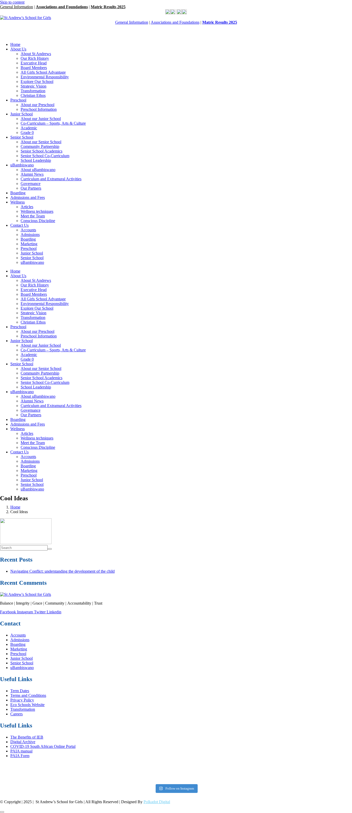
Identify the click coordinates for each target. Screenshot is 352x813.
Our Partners (31, 188)
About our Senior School (41, 142)
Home (15, 44)
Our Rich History (35, 58)
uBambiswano (22, 165)
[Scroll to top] (2, 812)
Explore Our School (37, 81)
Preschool (18, 100)
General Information (16, 7)
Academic (29, 128)
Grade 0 (27, 132)
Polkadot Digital (157, 802)
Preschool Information (39, 109)
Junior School (21, 114)
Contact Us (19, 225)
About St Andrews (36, 54)
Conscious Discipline (38, 220)
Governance (30, 183)
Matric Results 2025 (108, 7)
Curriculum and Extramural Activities (51, 179)
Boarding (18, 193)
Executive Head (34, 63)
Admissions (30, 234)
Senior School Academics (41, 151)
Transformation (33, 91)
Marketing (29, 244)
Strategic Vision (33, 86)
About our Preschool (37, 105)
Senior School (21, 137)
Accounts (28, 230)
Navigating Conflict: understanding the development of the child (62, 571)
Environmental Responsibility (45, 77)
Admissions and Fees (27, 197)
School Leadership (36, 160)
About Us (18, 49)
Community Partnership (40, 146)
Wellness (17, 202)
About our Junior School (41, 118)
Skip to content (12, 2)
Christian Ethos (33, 95)
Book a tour (9, 35)
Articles (27, 207)
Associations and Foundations (62, 7)
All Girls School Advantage (43, 72)
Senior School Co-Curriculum (45, 156)
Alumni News (32, 174)
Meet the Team (33, 216)
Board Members (34, 67)
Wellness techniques (37, 211)
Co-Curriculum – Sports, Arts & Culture (53, 123)
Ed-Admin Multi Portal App (25, 27)
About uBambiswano (38, 169)
